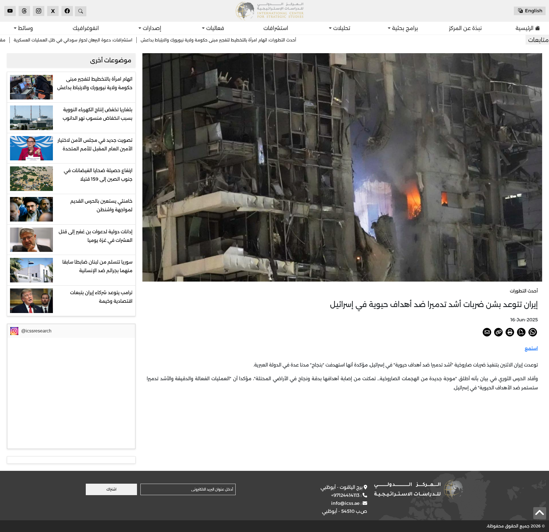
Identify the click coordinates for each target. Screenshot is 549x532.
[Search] (80, 11)
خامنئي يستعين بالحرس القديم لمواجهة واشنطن (101, 205)
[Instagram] (38, 11)
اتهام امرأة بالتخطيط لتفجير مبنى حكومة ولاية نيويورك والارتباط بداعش (94, 83)
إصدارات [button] (151, 28)
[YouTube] (10, 11)
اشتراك (111, 489)
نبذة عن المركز (465, 28)
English (533, 10)
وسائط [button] (25, 28)
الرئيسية (525, 28)
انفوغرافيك (86, 28)
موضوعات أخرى (110, 60)
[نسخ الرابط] (498, 332)
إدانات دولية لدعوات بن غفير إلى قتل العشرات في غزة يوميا (95, 236)
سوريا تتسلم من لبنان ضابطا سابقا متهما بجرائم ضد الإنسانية (97, 266)
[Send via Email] (487, 332)
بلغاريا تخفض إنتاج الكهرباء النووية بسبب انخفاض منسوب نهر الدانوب (97, 114)
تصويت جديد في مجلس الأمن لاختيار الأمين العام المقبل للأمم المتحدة (94, 145)
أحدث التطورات (524, 291)
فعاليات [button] (214, 28)
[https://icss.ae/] (418, 489)
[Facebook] (67, 11)
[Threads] (24, 11)
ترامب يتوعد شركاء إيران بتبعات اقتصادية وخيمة (101, 297)
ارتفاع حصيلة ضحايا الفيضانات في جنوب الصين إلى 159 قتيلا (98, 175)
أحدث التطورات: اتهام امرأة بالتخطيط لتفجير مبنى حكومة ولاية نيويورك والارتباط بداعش (256, 40)
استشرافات (275, 28)
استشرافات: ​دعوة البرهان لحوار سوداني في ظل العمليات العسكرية (110, 40)
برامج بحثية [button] (404, 28)
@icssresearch (36, 330)
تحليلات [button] (341, 28)
